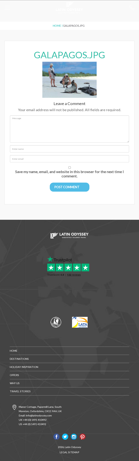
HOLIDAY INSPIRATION (24, 366)
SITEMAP (73, 452)
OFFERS (14, 375)
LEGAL (64, 452)
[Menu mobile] (7, 8)
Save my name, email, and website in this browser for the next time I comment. (69, 173)
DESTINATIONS (19, 358)
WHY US (15, 383)
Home (57, 25)
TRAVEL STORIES (20, 391)
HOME (13, 350)
